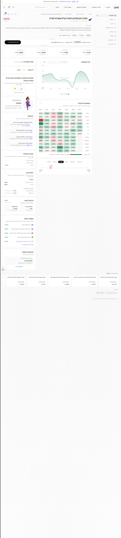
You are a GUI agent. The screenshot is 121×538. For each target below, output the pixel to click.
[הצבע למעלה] (22, 89)
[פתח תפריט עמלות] (97, 36)
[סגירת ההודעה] (2, 2)
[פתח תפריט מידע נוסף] (97, 44)
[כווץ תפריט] (97, 15)
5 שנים (49, 161)
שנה (66, 161)
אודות (57, 7)
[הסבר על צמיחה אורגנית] (25, 160)
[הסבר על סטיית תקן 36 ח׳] (24, 182)
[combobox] (76, 42)
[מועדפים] (13, 7)
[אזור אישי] (4, 7)
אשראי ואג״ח (68, 14)
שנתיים (61, 161)
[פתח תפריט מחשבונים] (97, 40)
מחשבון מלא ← (19, 266)
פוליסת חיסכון (80, 14)
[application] (64, 78)
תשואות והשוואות (81, 7)
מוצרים (108, 7)
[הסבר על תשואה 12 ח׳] (84, 50)
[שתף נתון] (72, 49)
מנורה (107, 273)
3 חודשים (79, 161)
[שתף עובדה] (6, 123)
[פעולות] (40, 62)
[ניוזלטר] (9, 7)
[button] (83, 21)
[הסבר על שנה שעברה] (61, 50)
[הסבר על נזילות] (29, 184)
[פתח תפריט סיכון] (97, 24)
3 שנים (55, 161)
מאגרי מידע (67, 7)
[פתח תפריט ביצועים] (97, 19)
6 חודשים (72, 161)
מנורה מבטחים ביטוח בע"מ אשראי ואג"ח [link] (51, 14)
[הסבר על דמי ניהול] (40, 50)
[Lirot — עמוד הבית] (116, 7)
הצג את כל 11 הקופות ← (27, 244)
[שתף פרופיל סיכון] (5, 173)
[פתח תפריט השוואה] (97, 32)
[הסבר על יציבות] (29, 165)
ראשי (90, 14)
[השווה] (8, 14)
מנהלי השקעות (96, 7)
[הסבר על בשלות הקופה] (25, 162)
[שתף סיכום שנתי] (40, 103)
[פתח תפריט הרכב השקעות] (97, 28)
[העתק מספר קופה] (70, 21)
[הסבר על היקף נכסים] (16, 50)
